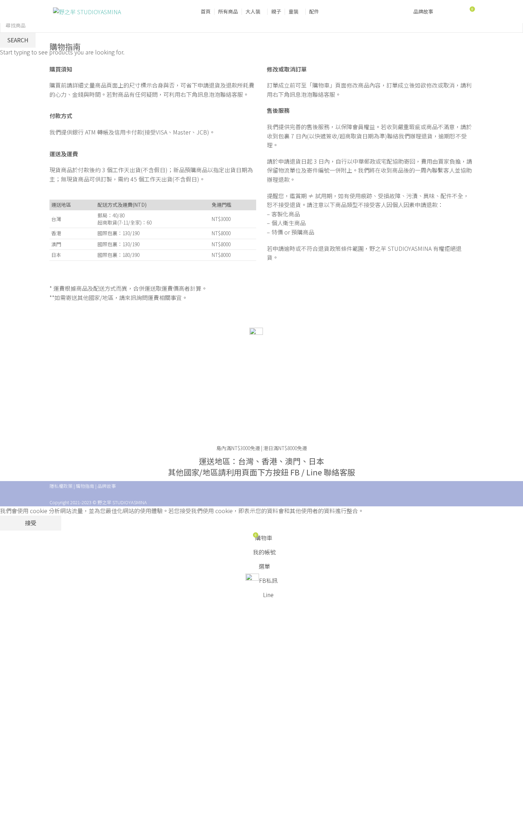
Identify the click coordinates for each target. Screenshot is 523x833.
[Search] (456, 12)
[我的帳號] (443, 12)
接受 (30, 522)
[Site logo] (87, 11)
